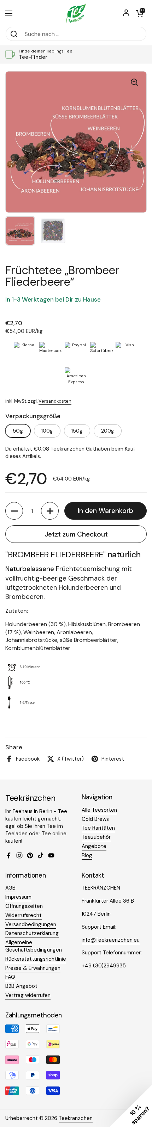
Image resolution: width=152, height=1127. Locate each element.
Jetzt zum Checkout (76, 534)
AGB (10, 887)
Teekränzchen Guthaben (80, 448)
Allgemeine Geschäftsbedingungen (33, 946)
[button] (140, 13)
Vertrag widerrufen (28, 995)
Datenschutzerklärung (32, 933)
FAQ (10, 976)
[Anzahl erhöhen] (50, 511)
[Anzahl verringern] (14, 511)
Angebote (94, 846)
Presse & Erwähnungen (32, 968)
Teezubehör (96, 837)
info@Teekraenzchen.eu (111, 939)
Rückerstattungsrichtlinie (35, 958)
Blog (87, 855)
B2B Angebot (21, 986)
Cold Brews (95, 819)
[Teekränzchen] (76, 13)
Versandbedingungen (30, 924)
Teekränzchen (76, 1118)
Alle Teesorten (99, 809)
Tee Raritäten (98, 827)
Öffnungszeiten (24, 906)
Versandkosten (55, 401)
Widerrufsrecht (23, 915)
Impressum (18, 896)
